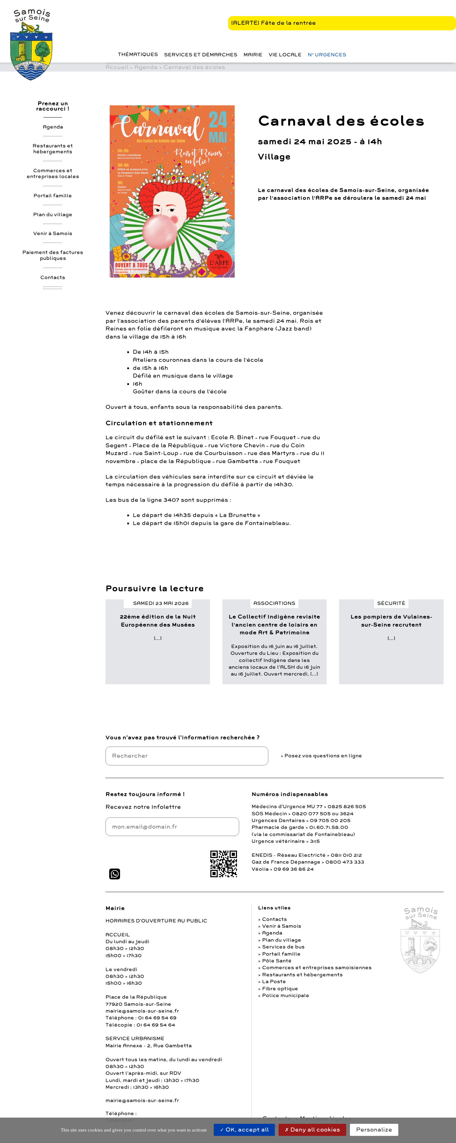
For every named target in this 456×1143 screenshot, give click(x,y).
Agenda (53, 127)
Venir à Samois (52, 233)
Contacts (52, 277)
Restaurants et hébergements (53, 149)
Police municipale (285, 995)
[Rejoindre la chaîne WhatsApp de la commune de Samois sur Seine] (114, 874)
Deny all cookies (314, 1129)
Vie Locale (285, 55)
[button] (107, 54)
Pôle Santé (277, 961)
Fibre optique (280, 989)
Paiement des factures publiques (52, 255)
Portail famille (53, 196)
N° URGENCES (327, 55)
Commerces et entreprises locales (53, 174)
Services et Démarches (200, 55)
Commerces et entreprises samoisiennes (317, 968)
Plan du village (52, 215)
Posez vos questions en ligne (323, 756)
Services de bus (283, 947)
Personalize (374, 1129)
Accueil (116, 67)
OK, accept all (246, 1129)
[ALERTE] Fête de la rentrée (273, 23)
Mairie (253, 55)
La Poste (274, 982)
